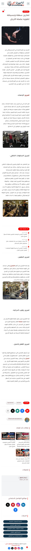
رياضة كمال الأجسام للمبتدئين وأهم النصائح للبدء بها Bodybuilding (23, 444)
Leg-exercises (10, 402)
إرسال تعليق (23, 477)
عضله (20, 322)
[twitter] (8, 505)
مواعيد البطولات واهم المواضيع (15, 528)
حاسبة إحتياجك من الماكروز (15, 536)
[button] (22, 411)
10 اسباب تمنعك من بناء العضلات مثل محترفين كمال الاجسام (16, 242)
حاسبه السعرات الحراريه (15, 521)
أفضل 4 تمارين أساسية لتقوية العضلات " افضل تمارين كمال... (16, 249)
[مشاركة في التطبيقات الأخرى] (8, 411)
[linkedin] (23, 505)
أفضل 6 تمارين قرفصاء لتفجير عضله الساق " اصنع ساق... (15, 235)
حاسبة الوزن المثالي (15, 532)
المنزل (27, 358)
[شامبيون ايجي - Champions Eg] (15, 3)
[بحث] (3, 3)
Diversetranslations (15, 419)
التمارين (12, 266)
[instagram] (18, 505)
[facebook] (15, 510)
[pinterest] (13, 505)
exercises (26, 11)
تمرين (26, 95)
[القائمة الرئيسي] (28, 3)
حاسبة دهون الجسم (15, 525)
